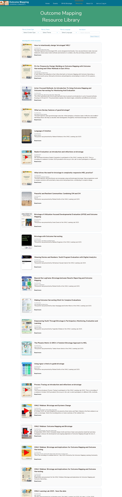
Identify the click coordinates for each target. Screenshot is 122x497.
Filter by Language (65, 29)
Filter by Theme (45, 29)
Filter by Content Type (28, 29)
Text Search (82, 29)
